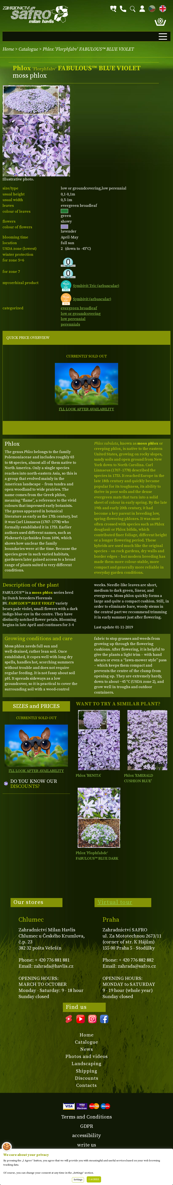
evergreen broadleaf (79, 308)
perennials (70, 324)
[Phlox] (99, 740)
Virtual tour (114, 902)
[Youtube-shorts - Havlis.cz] (69, 1022)
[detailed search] (113, 9)
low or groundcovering (81, 313)
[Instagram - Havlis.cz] (92, 1022)
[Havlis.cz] (35, 14)
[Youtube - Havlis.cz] (80, 1022)
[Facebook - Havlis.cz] (104, 1022)
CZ (151, 7)
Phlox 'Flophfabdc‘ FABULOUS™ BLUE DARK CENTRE (97, 858)
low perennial (73, 319)
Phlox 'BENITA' (88, 775)
